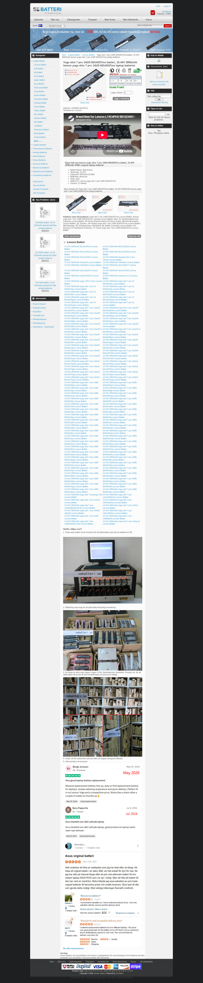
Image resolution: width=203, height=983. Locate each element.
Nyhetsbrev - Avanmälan (43, 327)
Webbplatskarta (39, 319)
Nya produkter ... (40, 185)
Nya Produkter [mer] (45, 200)
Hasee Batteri (39, 95)
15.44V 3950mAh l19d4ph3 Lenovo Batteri (121, 262)
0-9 (131, 971)
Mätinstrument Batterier (43, 171)
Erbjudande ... (39, 181)
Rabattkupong (39, 323)
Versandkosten (146, 962)
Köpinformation (39, 308)
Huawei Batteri (40, 118)
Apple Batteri (39, 80)
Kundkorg (166, 11)
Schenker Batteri (40, 99)
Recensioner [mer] (159, 66)
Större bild (76, 213)
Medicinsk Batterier (41, 168)
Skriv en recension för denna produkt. (159, 83)
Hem (158, 6)
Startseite (38, 19)
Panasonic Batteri (41, 130)
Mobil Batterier (39, 156)
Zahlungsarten (73, 19)
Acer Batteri (38, 76)
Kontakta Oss (38, 315)
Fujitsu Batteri (39, 110)
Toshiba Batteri (40, 103)
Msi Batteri (38, 122)
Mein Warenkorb (130, 19)
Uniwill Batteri (39, 137)
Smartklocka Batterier (42, 175)
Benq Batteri (39, 133)
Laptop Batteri (74, 55)
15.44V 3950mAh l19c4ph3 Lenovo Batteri (82, 262)
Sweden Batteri (99, 973)
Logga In (167, 6)
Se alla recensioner (73, 948)
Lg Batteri (37, 126)
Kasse (149, 19)
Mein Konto (110, 19)
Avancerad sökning (159, 102)
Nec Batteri (38, 114)
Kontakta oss (103, 962)
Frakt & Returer (39, 304)
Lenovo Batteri (39, 65)
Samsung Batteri (40, 88)
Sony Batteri (38, 91)
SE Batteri (119, 973)
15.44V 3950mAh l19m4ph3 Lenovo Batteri (83, 265)
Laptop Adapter (39, 145)
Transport (92, 19)
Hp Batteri (38, 72)
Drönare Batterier (40, 164)
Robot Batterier (39, 160)
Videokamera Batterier (42, 149)
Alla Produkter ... (40, 193)
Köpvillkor (37, 312)
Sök (152, 91)
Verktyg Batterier (40, 152)
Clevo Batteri (39, 107)
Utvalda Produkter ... (41, 189)
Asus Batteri (38, 84)
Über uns (55, 19)
